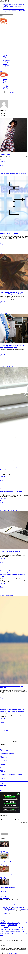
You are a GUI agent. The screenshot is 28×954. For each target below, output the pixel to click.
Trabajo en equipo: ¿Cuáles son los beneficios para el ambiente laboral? (12, 760)
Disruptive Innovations (13, 953)
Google (20, 927)
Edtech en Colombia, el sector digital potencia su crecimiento (10, 746)
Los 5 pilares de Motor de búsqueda (10, 551)
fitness (10, 927)
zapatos (1, 935)
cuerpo (21, 920)
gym (23, 927)
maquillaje (6, 929)
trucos (22, 933)
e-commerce (2, 173)
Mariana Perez (3, 877)
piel (13, 931)
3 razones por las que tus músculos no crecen (7, 887)
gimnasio (16, 927)
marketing (11, 929)
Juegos (15, 570)
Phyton (7, 572)
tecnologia (7, 933)
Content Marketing (4, 510)
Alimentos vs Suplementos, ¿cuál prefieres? (12, 6)
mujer (19, 929)
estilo (2, 927)
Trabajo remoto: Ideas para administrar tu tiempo (8, 787)
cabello (13, 918)
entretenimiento (21, 925)
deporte (15, 923)
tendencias (18, 174)
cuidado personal (6, 923)
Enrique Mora (3, 890)
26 (3, 730)
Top (21, 174)
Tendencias (5, 313)
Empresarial (18, 173)
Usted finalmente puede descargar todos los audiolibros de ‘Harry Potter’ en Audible (12, 293)
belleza (10, 918)
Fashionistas (2, 595)
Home (1, 94)
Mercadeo (18, 510)
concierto (22, 918)
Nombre (3, 824)
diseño (26, 923)
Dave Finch (2, 756)
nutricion (9, 931)
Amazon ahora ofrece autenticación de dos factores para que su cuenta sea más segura (12, 710)
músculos (3, 931)
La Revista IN (3, 896)
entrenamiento (12, 925)
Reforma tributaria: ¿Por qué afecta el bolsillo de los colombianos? (11, 774)
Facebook (6, 927)
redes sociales (19, 931)
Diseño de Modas (5, 154)
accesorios (1, 918)
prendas (15, 931)
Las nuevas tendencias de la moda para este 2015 (13, 9)
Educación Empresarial (10, 173)
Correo (3, 829)
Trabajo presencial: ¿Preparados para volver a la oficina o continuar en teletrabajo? (14, 781)
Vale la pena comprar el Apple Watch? (11, 7)
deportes (20, 923)
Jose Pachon (2, 749)
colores (18, 918)
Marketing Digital (9, 366)
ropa (23, 931)
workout (25, 933)
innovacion (23, 173)
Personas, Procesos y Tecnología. (9, 233)
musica (23, 929)
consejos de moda (16, 920)
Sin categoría (7, 174)
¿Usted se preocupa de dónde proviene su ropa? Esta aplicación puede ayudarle (13, 346)
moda (1, 313)
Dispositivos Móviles (4, 253)
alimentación (5, 918)
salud (2, 933)
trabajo (19, 933)
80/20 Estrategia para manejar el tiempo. (11, 491)
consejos (3, 920)
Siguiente (6, 730)
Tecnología (13, 174)
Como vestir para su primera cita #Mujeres (7, 874)
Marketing (2, 174)
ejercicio (2, 925)
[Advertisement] (14, 39)
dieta (23, 923)
